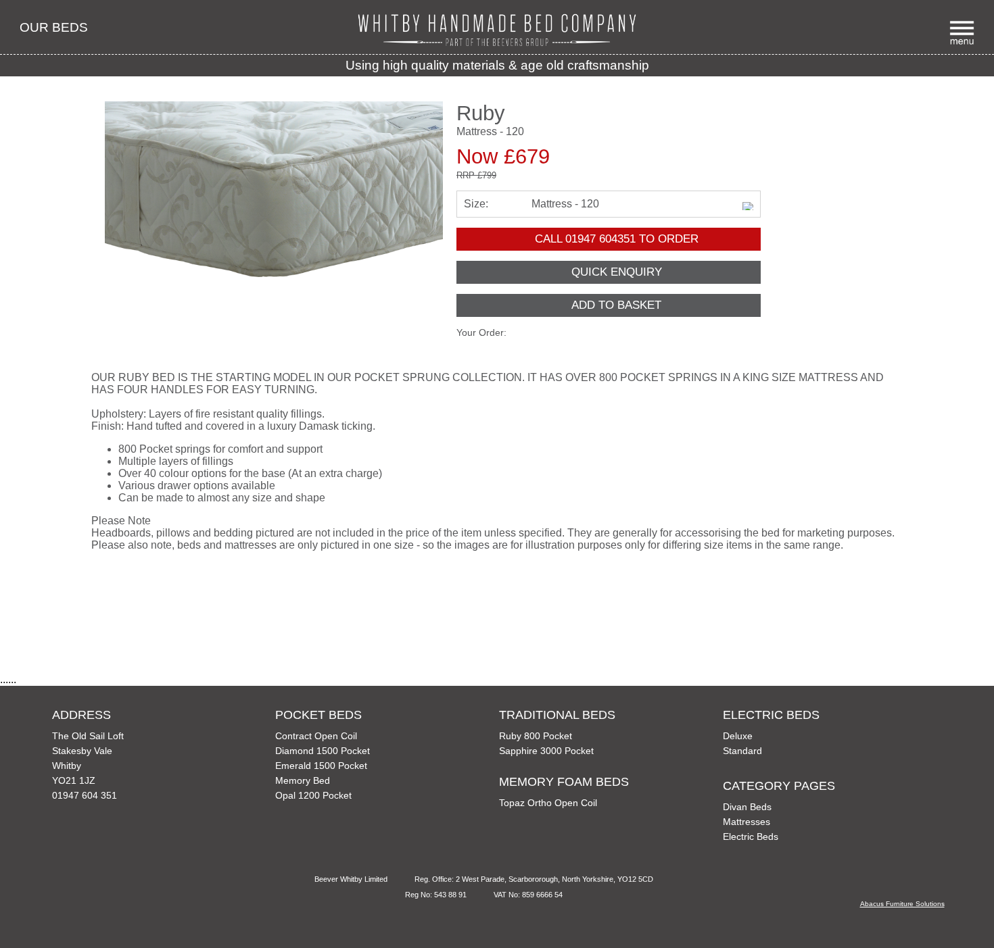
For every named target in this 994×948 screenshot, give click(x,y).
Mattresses (746, 821)
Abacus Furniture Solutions (902, 903)
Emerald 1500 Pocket (321, 765)
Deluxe (738, 735)
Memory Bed (302, 780)
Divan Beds (747, 806)
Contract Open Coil (316, 735)
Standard (742, 750)
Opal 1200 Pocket (313, 795)
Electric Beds (750, 836)
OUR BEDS (54, 27)
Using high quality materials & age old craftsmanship (497, 65)
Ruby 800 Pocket (535, 735)
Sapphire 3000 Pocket (546, 750)
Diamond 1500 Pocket (322, 750)
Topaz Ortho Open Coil (548, 802)
